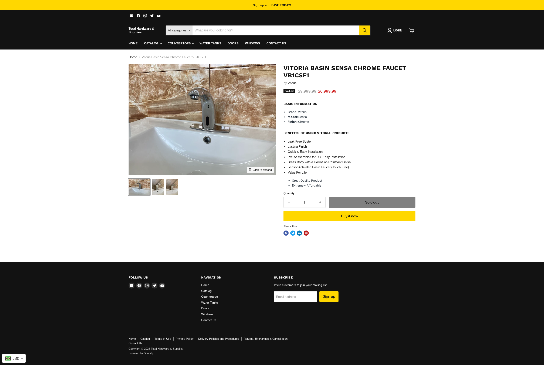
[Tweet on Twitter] (292, 233)
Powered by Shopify (141, 353)
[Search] (364, 30)
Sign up (329, 296)
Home (133, 43)
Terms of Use (162, 338)
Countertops (180, 43)
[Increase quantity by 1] (320, 202)
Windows (252, 43)
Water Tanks (210, 43)
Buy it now (349, 216)
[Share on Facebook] (286, 233)
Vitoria (292, 83)
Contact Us (276, 43)
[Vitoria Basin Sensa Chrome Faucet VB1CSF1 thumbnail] (139, 187)
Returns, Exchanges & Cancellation (266, 338)
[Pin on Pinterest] (306, 233)
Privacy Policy (185, 338)
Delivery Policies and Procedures (218, 338)
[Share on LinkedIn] (299, 233)
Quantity (289, 193)
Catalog (152, 43)
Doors (233, 43)
